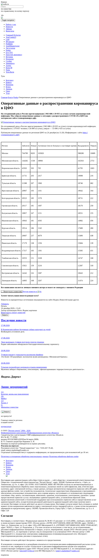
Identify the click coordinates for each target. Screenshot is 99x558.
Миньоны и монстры (9, 406)
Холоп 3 (4, 402)
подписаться (6, 426)
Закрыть (5, 315)
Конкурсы (10, 31)
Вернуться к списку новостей (13, 313)
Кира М (9, 68)
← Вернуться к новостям (11, 292)
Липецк (9, 89)
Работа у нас (11, 24)
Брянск (9, 82)
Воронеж (9, 85)
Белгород (9, 80)
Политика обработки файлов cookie (63, 456)
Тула (8, 93)
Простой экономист (14, 55)
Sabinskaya (10, 63)
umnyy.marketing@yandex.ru (67, 551)
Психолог (10, 59)
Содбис (9, 61)
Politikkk (9, 44)
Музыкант (10, 42)
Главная (4, 97)
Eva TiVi (9, 52)
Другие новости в (30, 292)
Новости (9, 27)
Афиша (9, 29)
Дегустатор (10, 48)
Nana (8, 70)
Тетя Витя (10, 72)
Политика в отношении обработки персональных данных (25, 456)
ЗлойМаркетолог (13, 46)
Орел (8, 91)
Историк (9, 57)
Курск (8, 87)
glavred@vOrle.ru (27, 551)
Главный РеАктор (13, 35)
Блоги (10, 97)
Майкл (4, 397)
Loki (7, 39)
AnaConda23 (11, 37)
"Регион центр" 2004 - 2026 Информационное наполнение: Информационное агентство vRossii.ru (30, 432)
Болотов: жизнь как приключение (15, 393)
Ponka (8, 50)
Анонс (8, 66)
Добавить (5, 304)
